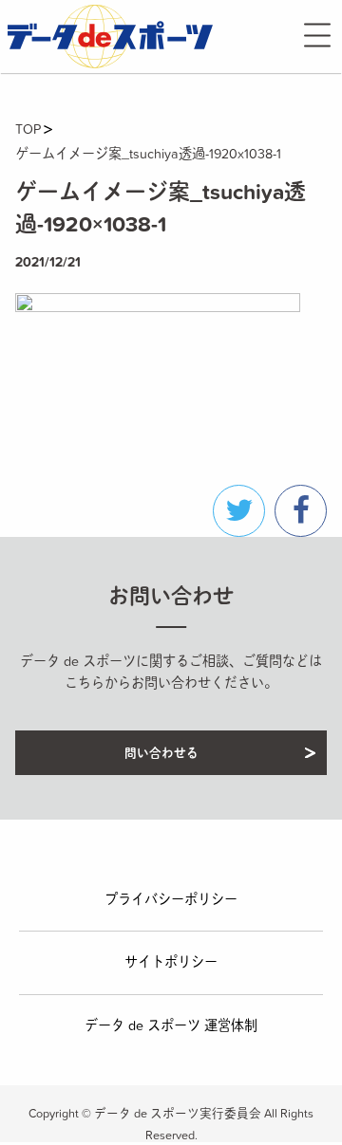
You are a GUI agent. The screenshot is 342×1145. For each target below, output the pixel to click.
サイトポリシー (171, 961)
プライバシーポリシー (171, 899)
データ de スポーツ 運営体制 (171, 1025)
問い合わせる (161, 753)
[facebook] (301, 511)
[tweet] (239, 511)
